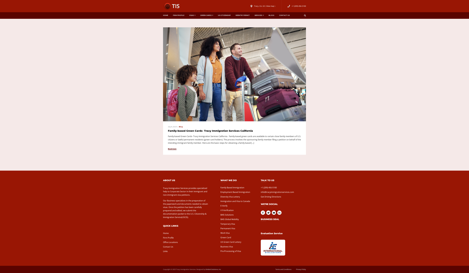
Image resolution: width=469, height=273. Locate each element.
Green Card (225, 237)
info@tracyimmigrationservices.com (277, 192)
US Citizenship (224, 15)
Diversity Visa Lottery (230, 196)
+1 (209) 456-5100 (299, 6)
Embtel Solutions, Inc (213, 269)
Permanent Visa (227, 228)
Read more (172, 149)
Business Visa (226, 246)
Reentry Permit (243, 15)
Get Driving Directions (271, 196)
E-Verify (223, 205)
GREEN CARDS (206, 15)
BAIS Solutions (227, 214)
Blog (181, 127)
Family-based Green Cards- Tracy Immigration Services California (210, 130)
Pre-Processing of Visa (230, 251)
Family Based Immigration (232, 187)
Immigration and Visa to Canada (235, 201)
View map (270, 6)
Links (165, 251)
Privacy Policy (301, 269)
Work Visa (225, 233)
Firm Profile (178, 15)
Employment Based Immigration (235, 192)
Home (165, 15)
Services (258, 15)
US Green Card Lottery (230, 242)
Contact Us (284, 15)
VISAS (191, 15)
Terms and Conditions (283, 269)
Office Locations (170, 242)
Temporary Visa (227, 224)
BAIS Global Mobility (229, 219)
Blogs (271, 15)
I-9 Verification (227, 210)
